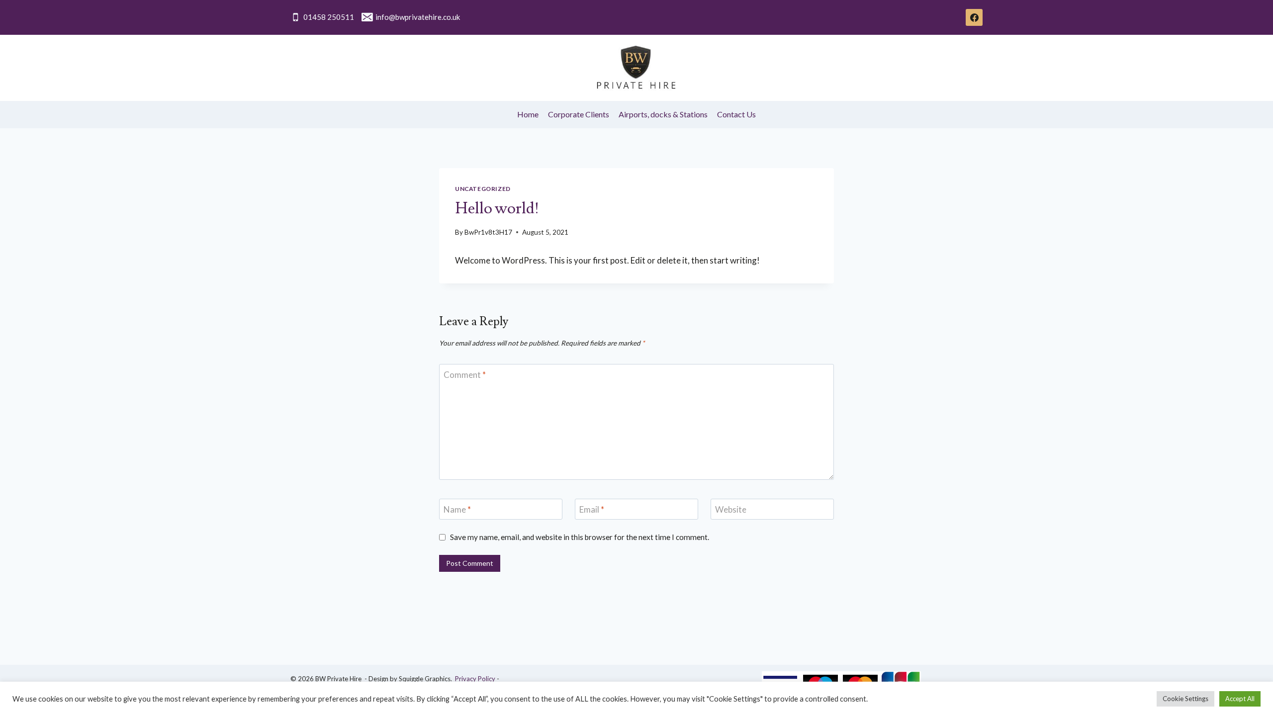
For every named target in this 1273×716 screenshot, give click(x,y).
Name (457, 509)
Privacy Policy (475, 679)
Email (591, 509)
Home (528, 114)
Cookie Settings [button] (1185, 699)
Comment (465, 374)
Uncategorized (483, 188)
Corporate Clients (578, 114)
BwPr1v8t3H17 (488, 232)
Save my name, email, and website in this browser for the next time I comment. (579, 537)
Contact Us (736, 114)
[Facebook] (974, 17)
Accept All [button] (1240, 699)
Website (730, 509)
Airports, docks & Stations (663, 114)
